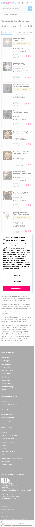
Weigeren (16, 275)
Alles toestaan (16, 288)
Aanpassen (17, 282)
